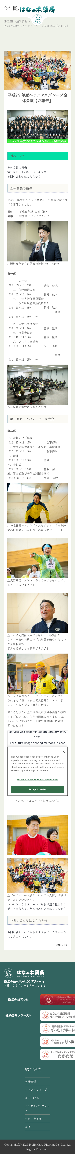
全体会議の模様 (17, 167)
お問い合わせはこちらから (24, 176)
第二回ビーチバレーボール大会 (26, 172)
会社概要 (12, 8)
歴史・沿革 (32, 1098)
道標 (27, 1127)
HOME (8, 21)
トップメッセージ (36, 1090)
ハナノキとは (33, 1118)
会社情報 (30, 1081)
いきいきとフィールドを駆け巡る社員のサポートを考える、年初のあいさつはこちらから (36, 906)
